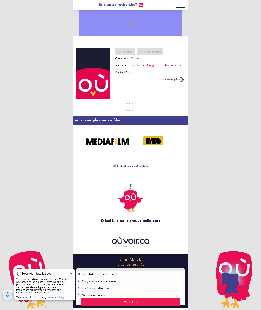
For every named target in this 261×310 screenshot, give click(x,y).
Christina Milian (173, 65)
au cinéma (125, 51)
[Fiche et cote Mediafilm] (107, 140)
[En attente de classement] (130, 165)
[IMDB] (153, 140)
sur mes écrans (150, 51)
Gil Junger (150, 65)
